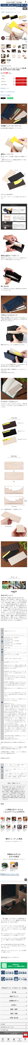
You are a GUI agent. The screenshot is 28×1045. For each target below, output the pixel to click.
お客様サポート (14, 1001)
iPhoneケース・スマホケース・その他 (14, 988)
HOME (2, 12)
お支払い (14, 1005)
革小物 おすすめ (9, 12)
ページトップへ (26, 880)
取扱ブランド (14, 996)
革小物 (14, 992)
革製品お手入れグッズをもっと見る (10, 874)
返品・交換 (13, 1013)
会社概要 (3, 1024)
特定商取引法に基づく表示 (7, 1027)
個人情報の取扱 (4, 1030)
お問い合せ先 (14, 1018)
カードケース (18, 12)
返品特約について (5, 88)
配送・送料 (13, 1009)
